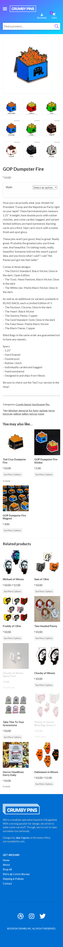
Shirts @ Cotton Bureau (16, 874)
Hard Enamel (38, 404)
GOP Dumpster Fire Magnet (14, 517)
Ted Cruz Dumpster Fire (14, 461)
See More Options (12, 474)
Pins (48, 404)
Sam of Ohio (41, 579)
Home (6, 860)
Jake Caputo (22, 837)
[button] (5, 9)
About (6, 864)
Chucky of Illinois (44, 673)
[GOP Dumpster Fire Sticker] (47, 442)
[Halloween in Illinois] (47, 755)
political (17, 413)
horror (51, 410)
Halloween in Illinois (46, 772)
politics (25, 413)
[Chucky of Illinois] (47, 656)
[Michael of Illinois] (16, 562)
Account (42, 17)
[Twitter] (43, 916)
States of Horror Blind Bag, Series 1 (44, 723)
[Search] (56, 26)
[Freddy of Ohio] (16, 609)
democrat (23, 410)
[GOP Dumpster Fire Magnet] (16, 498)
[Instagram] (31, 916)
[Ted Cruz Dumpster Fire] (16, 442)
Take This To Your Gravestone (13, 723)
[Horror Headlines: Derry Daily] (16, 755)
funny (35, 410)
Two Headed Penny (45, 626)
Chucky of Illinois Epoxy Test (13, 675)
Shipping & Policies (13, 878)
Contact (7, 883)
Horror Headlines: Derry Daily (13, 773)
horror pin (7, 413)
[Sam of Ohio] (47, 562)
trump (41, 413)
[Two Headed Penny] (47, 609)
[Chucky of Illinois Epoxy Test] (16, 656)
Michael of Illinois (13, 579)
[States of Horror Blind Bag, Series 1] (47, 705)
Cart (54, 15)
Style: (9, 187)
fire (30, 410)
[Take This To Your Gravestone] (16, 705)
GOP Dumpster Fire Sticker (45, 461)
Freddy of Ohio (12, 626)
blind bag (13, 410)
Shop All (7, 869)
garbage (43, 410)
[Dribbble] (20, 916)
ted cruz (33, 413)
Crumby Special (23, 404)
